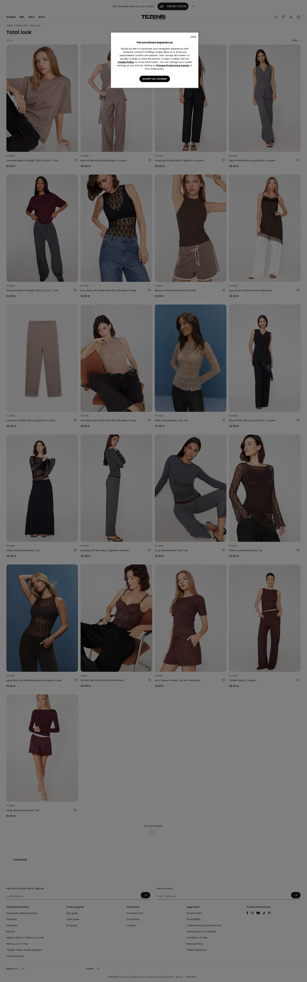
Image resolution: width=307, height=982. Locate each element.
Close (193, 36)
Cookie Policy (126, 62)
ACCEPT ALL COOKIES (155, 78)
